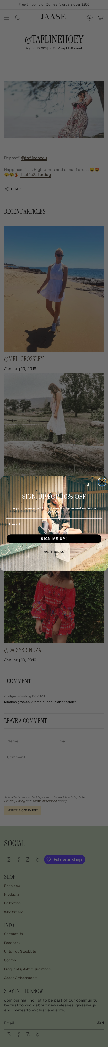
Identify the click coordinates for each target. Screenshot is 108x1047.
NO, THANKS (54, 551)
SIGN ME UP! (54, 538)
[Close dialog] (102, 482)
